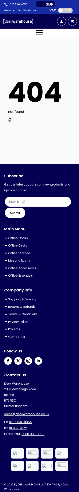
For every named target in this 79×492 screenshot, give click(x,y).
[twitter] (18, 361)
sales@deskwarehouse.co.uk (26, 414)
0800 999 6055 (32, 434)
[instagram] (28, 361)
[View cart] (72, 21)
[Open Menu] (39, 32)
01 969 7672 (18, 428)
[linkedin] (38, 361)
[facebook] (8, 361)
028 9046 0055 (20, 422)
